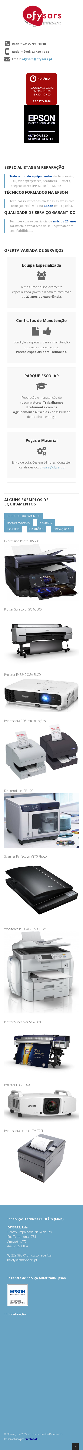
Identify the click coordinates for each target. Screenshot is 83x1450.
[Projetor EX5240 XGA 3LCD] (44, 692)
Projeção (46, 522)
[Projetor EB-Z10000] (44, 1102)
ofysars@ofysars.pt (37, 59)
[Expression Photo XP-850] (44, 569)
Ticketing (13, 529)
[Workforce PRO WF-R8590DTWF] (44, 970)
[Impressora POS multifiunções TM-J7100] (44, 750)
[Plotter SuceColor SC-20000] (44, 1048)
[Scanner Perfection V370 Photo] (44, 887)
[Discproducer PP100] (44, 818)
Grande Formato (18, 522)
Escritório (36, 529)
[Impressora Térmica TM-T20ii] (44, 1157)
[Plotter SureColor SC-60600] (44, 636)
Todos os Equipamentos (23, 516)
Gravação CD (62, 529)
